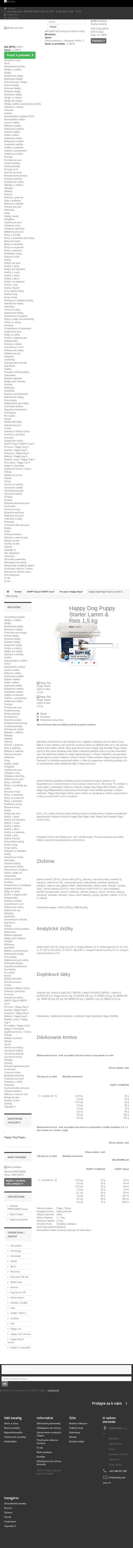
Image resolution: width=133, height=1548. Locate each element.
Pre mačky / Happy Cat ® (17, 462)
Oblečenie (9, 210)
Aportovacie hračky (14, 313)
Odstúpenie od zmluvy (15, 562)
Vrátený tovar (76, 1428)
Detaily (43, 713)
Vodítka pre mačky (13, 153)
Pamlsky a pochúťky (14, 434)
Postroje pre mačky (14, 182)
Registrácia (12, 14)
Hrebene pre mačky (14, 350)
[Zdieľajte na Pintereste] (94, 663)
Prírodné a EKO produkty (16, 372)
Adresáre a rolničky (14, 107)
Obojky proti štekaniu (14, 381)
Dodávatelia (10, 1441)
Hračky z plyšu (11, 278)
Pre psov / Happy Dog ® (16, 447)
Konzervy (9, 437)
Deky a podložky (12, 200)
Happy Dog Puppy (80, 816)
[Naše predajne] (18, 1167)
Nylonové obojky (12, 88)
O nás (7, 578)
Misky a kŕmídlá (12, 235)
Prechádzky (10, 412)
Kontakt (11, 8)
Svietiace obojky (12, 91)
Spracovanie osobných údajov (19, 565)
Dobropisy (74, 1432)
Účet (72, 1418)
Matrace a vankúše (13, 203)
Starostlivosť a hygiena (15, 316)
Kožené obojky (11, 85)
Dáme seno (16, 1282)
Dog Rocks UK (17, 1292)
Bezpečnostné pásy (14, 512)
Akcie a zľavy (11, 1423)
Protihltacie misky (13, 253)
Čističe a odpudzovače (15, 338)
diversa (14, 1287)
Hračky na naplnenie (14, 281)
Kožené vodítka (12, 132)
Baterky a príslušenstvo (16, 394)
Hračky (7, 260)
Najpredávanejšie (13, 1432)
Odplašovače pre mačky (16, 403)
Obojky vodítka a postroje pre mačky (22, 104)
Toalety (7, 369)
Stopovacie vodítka (14, 129)
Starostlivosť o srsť (14, 347)
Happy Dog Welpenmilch (49, 790)
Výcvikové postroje (13, 490)
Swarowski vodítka (13, 144)
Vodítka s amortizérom (15, 150)
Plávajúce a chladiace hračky (19, 300)
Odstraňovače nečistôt (15, 362)
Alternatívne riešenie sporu (17, 571)
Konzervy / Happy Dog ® (16, 453)
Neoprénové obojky (13, 76)
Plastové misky (12, 256)
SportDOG (9, 391)
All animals (16, 1245)
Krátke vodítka (11, 135)
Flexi (12, 1308)
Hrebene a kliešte (13, 344)
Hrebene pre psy (12, 353)
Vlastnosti (44, 717)
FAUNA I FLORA (18, 1303)
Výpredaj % (10, 550)
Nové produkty (12, 1428)
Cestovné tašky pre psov (16, 525)
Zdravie (8, 478)
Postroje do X (11, 169)
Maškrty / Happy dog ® (16, 456)
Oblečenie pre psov (14, 231)
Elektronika (9, 375)
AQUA (13, 1261)
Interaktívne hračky (14, 303)
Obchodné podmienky (15, 559)
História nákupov (78, 1423)
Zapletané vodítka (13, 138)
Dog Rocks (9, 366)
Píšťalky (8, 497)
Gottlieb (14, 1318)
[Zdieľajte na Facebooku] (72, 663)
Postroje (8, 157)
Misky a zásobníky (13, 244)
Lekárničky (9, 359)
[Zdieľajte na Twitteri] (79, 663)
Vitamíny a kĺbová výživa (17, 431)
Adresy (73, 1437)
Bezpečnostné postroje (15, 175)
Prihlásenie (12, 17)
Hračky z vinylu (12, 272)
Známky (8, 547)
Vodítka (8, 113)
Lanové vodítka (12, 122)
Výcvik (7, 481)
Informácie (9, 556)
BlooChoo (15, 1271)
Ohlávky (8, 191)
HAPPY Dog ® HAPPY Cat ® (19, 444)
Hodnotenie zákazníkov (51, 720)
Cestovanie (9, 506)
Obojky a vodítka (12, 69)
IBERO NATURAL (13, 422)
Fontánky (9, 325)
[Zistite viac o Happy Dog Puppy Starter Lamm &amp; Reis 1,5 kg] (4, 1132)
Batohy (7, 528)
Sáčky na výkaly (12, 322)
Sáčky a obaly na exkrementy (19, 319)
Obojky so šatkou (13, 97)
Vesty (7, 213)
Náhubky (8, 188)
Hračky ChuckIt (12, 288)
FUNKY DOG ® (18, 1313)
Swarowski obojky (13, 94)
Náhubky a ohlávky (13, 185)
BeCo (13, 1266)
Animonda (15, 1256)
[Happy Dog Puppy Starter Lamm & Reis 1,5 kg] (50, 688)
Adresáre (8, 110)
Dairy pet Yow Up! (19, 1277)
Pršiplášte (9, 219)
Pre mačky (9, 416)
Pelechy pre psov (13, 207)
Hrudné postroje (12, 163)
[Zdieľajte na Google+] (86, 663)
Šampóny (9, 356)
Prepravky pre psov (14, 515)
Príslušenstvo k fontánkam (17, 328)
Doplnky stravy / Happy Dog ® (19, 459)
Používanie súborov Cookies (18, 568)
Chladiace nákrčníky (14, 228)
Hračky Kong (10, 294)
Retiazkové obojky (13, 79)
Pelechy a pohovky (13, 197)
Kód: (71, 627)
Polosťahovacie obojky (15, 82)
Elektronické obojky (14, 397)
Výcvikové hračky (13, 493)
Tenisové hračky (12, 309)
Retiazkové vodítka (14, 141)
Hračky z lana (11, 285)
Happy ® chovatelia (14, 465)
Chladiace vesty (12, 225)
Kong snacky (10, 297)
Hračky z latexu (12, 275)
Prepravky (9, 522)
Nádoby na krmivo (13, 475)
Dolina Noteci (17, 1297)
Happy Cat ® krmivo (20, 1334)
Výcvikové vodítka (13, 487)
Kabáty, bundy (11, 216)
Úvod (6, 63)
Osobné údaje (76, 1441)
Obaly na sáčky (12, 334)
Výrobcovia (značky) (15, 1437)
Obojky (7, 72)
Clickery (8, 500)
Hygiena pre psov (13, 331)
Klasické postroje (12, 172)
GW (12, 1323)
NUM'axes (9, 387)
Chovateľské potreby (14, 66)
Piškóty (8, 472)
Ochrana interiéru (12, 534)
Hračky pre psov (12, 263)
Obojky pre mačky (13, 100)
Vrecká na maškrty (13, 484)
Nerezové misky (12, 241)
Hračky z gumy (11, 266)
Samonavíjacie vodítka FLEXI (19, 116)
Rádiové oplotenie (13, 378)
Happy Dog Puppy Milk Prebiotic (100, 787)
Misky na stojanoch (14, 247)
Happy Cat (15, 1329)
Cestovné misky (12, 509)
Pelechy (8, 194)
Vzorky (7, 428)
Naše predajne (17, 1157)
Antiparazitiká (11, 341)
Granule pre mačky (13, 440)
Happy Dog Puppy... (15, 1137)
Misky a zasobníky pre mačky (19, 238)
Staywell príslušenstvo (15, 409)
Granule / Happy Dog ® (16, 450)
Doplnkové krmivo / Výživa (17, 469)
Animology (15, 1251)
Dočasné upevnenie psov (16, 503)
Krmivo (7, 419)
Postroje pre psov (13, 160)
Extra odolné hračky (14, 291)
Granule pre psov (12, 425)
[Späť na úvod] (8, 592)
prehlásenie (53, 1390)
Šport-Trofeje (16, 1214)
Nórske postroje (12, 166)
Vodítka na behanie (13, 147)
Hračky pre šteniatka (14, 269)
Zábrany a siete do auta (16, 537)
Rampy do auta (11, 540)
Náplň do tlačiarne (19, 1219)
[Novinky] (66, 3)
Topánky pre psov (13, 222)
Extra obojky (10, 400)
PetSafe (8, 384)
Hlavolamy (9, 306)
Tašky (7, 531)
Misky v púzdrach (13, 250)
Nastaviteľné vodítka (14, 119)
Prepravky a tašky (13, 518)
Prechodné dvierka (13, 406)
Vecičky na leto (12, 543)
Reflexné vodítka (12, 125)
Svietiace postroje (13, 178)
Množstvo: (74, 645)
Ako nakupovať (11, 553)
